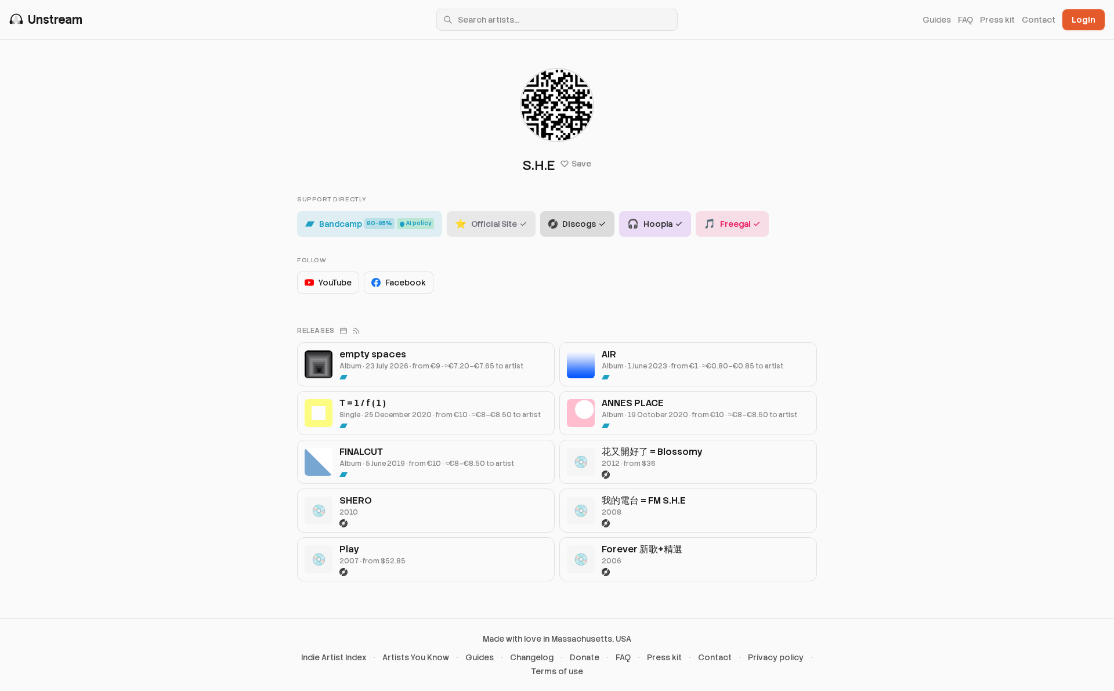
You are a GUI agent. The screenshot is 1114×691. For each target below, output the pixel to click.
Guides (937, 20)
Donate (584, 657)
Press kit (997, 20)
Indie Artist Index (333, 657)
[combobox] (557, 20)
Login (1083, 20)
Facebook (405, 282)
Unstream (55, 19)
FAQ (965, 20)
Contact (1038, 20)
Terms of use (557, 671)
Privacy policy (776, 657)
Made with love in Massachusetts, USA (557, 639)
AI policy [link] (419, 223)
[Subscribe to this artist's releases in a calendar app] (343, 331)
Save (581, 163)
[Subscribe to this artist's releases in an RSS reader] (356, 331)
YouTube (335, 282)
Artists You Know (415, 657)
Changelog (532, 657)
